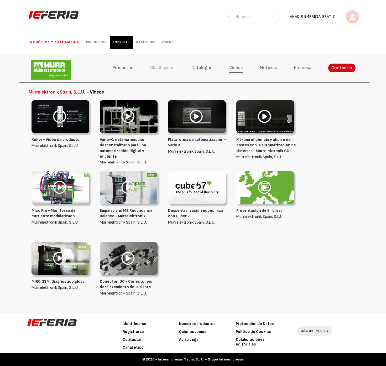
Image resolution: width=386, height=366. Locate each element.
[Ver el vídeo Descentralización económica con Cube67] (197, 187)
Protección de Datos (255, 323)
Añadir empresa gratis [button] (312, 16)
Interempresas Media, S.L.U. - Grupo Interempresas (201, 359)
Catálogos (145, 42)
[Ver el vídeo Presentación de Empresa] (265, 187)
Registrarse (133, 331)
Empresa (302, 67)
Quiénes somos (192, 331)
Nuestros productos (197, 323)
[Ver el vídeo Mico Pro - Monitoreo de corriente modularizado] (60, 187)
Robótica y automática (54, 42)
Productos (96, 42)
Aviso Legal (189, 339)
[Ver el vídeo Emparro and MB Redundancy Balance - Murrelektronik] (129, 187)
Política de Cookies (253, 331)
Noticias (268, 67)
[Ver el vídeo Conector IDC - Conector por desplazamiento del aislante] (129, 258)
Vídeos (168, 42)
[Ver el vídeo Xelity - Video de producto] (60, 116)
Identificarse (134, 323)
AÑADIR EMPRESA (314, 331)
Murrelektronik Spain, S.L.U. (123, 151)
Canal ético (133, 347)
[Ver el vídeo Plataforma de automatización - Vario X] (197, 116)
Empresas (121, 42)
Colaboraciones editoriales (250, 342)
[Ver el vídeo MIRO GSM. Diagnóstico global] (60, 258)
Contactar (341, 68)
